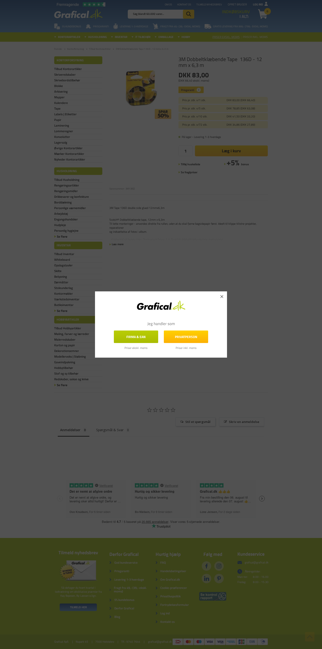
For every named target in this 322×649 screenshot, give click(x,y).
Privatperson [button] (186, 336)
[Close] (222, 296)
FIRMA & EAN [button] (136, 336)
